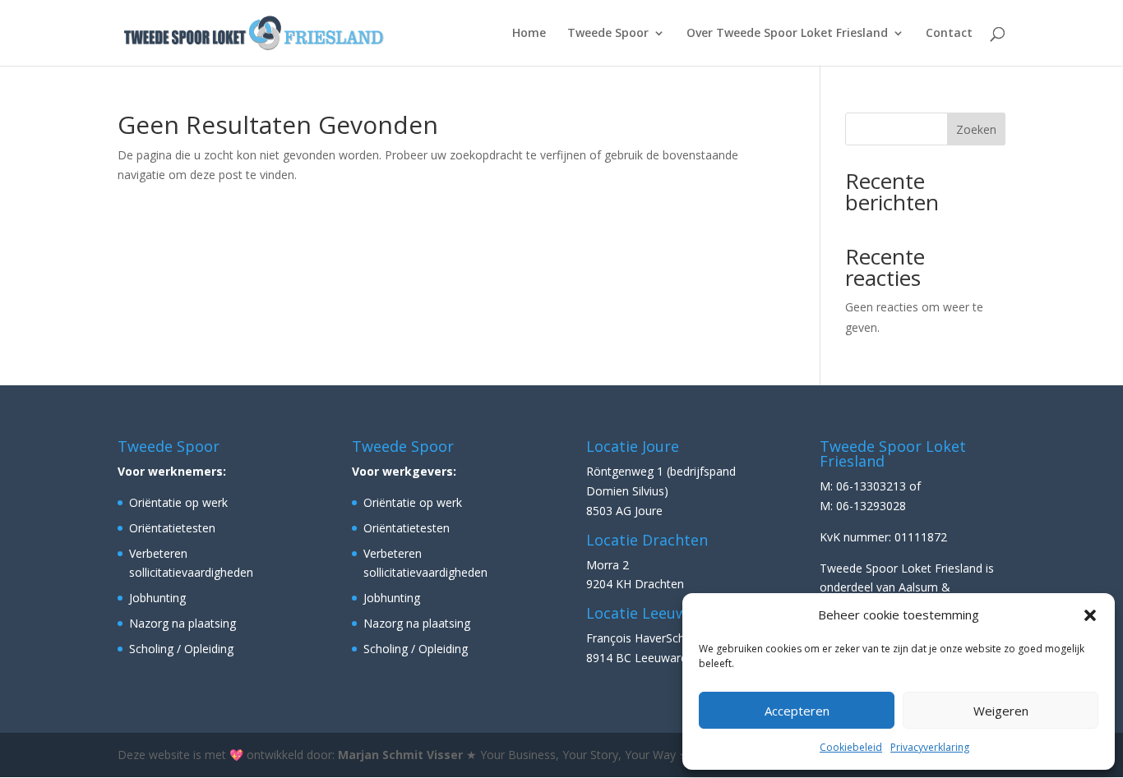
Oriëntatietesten (172, 528)
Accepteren (797, 710)
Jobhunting (157, 597)
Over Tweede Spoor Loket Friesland (787, 33)
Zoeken (976, 129)
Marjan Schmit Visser (400, 754)
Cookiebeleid (851, 747)
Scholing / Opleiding (181, 648)
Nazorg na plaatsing (182, 623)
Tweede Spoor (608, 33)
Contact (949, 33)
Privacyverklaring (929, 747)
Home (529, 33)
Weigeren (1000, 710)
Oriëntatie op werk (178, 502)
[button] (1090, 615)
